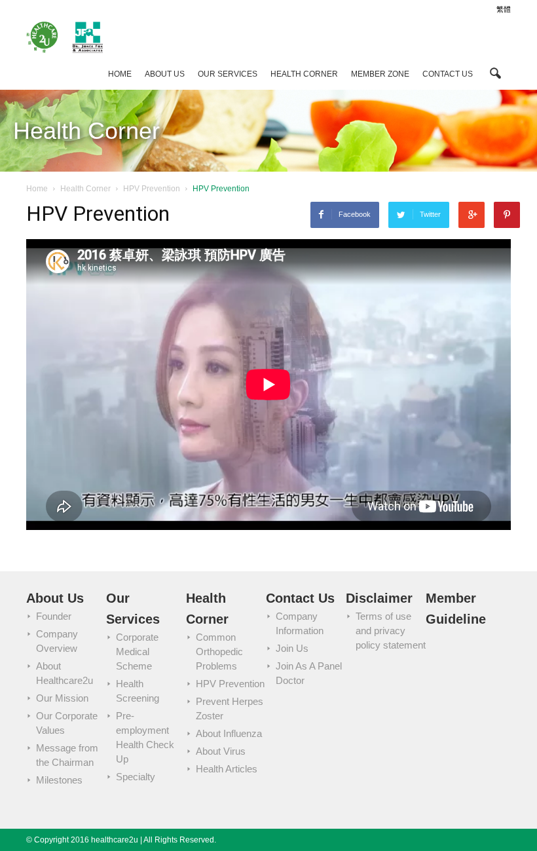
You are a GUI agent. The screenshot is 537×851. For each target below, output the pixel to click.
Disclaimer (379, 598)
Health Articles (226, 768)
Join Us (292, 648)
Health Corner (304, 74)
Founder (53, 616)
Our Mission (62, 698)
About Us (165, 74)
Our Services (227, 74)
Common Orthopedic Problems (219, 651)
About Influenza (229, 733)
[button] (495, 72)
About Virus (221, 751)
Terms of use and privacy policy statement (391, 631)
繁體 (503, 9)
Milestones (59, 779)
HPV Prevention (230, 683)
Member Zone (380, 74)
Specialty (135, 776)
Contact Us (447, 74)
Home (120, 74)
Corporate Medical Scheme (137, 651)
